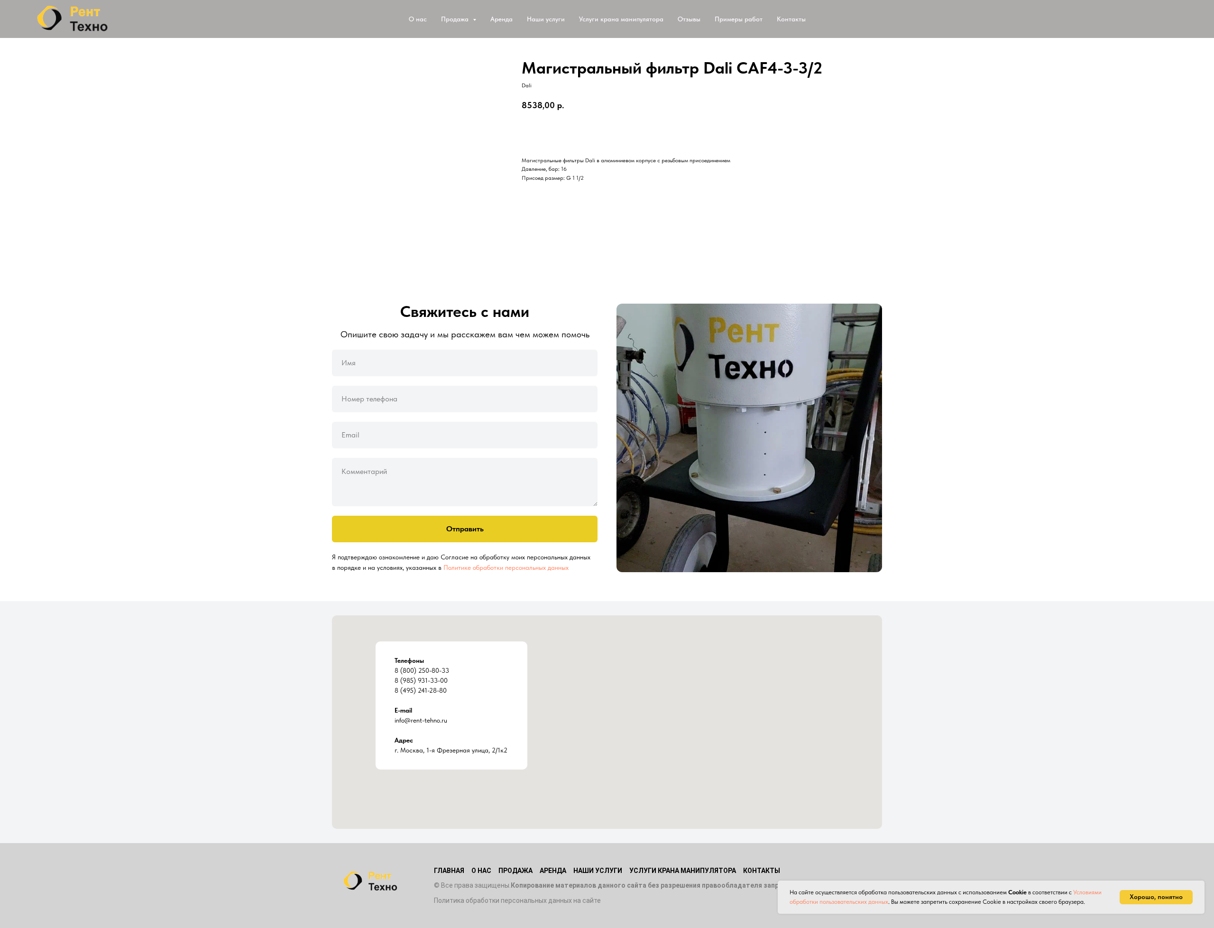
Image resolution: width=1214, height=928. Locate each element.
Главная (449, 870)
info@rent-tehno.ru (421, 720)
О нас (418, 19)
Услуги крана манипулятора (621, 19)
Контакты (791, 19)
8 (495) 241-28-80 (421, 690)
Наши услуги (546, 19)
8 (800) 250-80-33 (422, 670)
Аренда (501, 19)
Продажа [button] (455, 19)
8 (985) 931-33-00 (421, 680)
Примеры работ (739, 19)
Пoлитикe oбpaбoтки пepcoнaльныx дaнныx (506, 567)
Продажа (515, 870)
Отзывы (689, 19)
